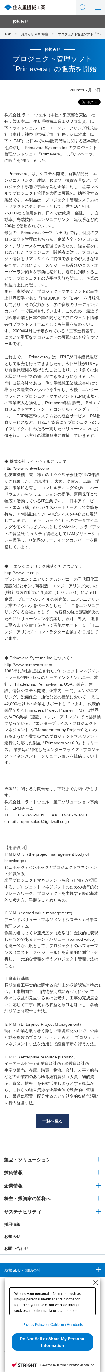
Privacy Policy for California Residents (52, 1325)
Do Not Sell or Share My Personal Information (52, 1341)
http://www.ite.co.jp (21, 572)
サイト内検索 (83, 7)
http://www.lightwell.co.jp (26, 468)
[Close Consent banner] (95, 1282)
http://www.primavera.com (28, 664)
